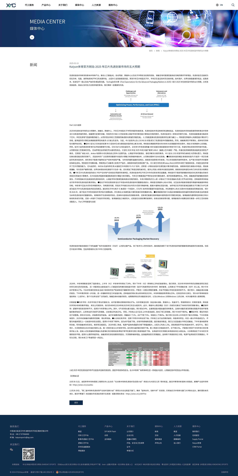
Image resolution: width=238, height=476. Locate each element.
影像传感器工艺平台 (86, 439)
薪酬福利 (177, 439)
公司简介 (130, 431)
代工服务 (29, 5)
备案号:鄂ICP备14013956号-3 (42, 472)
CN (221, 5)
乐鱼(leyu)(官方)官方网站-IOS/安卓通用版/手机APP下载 (79, 464)
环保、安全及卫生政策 (135, 443)
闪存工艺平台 (83, 435)
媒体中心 (79, 5)
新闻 (158, 51)
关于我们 (62, 5)
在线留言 (195, 435)
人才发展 (177, 435)
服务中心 (113, 5)
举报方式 (130, 451)
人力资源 (96, 5)
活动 (156, 435)
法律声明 (224, 472)
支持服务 (107, 439)
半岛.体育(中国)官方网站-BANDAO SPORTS (39, 464)
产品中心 (46, 5)
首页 (151, 51)
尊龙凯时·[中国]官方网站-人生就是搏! (176, 464)
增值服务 (81, 451)
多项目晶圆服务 (84, 447)
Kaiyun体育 (196, 443)
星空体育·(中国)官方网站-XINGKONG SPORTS (210, 464)
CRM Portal (197, 447)
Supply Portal (197, 439)
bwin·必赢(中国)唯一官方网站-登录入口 (117, 464)
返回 (76, 403)
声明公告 (158, 443)
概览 (80, 431)
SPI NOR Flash (110, 431)
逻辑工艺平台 (83, 443)
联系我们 (195, 431)
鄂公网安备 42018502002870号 (71, 472)
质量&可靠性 (132, 439)
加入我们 (177, 443)
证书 (128, 447)
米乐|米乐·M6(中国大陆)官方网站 (147, 464)
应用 (106, 435)
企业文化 (130, 435)
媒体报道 (158, 439)
